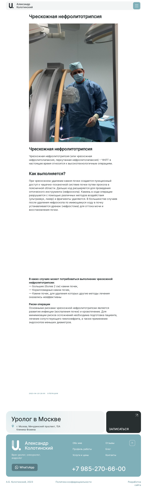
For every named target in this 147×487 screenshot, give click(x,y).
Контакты (111, 455)
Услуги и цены (81, 455)
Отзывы (110, 443)
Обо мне (77, 443)
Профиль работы (82, 449)
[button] (123, 422)
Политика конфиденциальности (74, 481)
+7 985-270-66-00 (98, 468)
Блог (108, 449)
